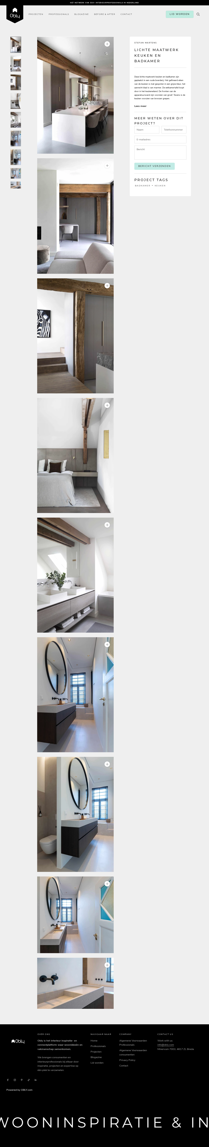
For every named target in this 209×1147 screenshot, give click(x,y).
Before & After (104, 14)
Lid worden (97, 1062)
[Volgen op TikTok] (28, 1080)
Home (94, 1040)
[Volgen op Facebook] (7, 1080)
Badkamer (142, 185)
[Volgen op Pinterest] (21, 1080)
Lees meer (140, 106)
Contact (123, 1065)
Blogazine (81, 14)
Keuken (160, 185)
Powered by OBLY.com (19, 1090)
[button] (75, 95)
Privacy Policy (127, 1060)
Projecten (36, 14)
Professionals (59, 14)
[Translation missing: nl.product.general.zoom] (107, 44)
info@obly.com (165, 1045)
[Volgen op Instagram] (14, 1080)
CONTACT (126, 14)
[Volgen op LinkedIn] (35, 1080)
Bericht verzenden (154, 166)
